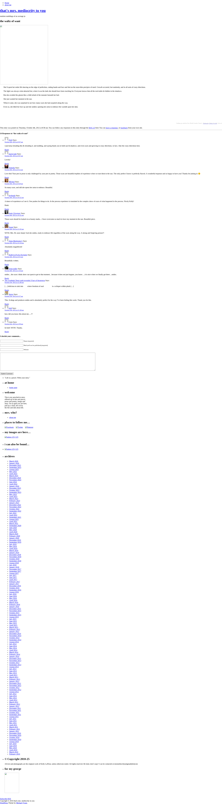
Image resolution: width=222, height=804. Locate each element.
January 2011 (14, 731)
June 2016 (13, 596)
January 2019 (14, 553)
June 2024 (13, 482)
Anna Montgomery (16, 241)
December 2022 (15, 505)
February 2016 (14, 605)
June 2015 (13, 621)
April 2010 (13, 750)
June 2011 (13, 721)
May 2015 (13, 623)
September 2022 (15, 511)
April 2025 (13, 474)
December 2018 (15, 555)
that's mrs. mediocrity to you (23, 10)
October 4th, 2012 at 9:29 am (14, 184)
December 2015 (15, 609)
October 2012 (14, 688)
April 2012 (13, 700)
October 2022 (14, 509)
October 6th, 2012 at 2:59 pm (14, 324)
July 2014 (12, 644)
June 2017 (13, 578)
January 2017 (14, 584)
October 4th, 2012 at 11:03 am (14, 229)
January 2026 (14, 463)
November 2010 (15, 735)
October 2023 (14, 490)
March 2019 (13, 551)
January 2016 (14, 607)
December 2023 (15, 488)
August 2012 (14, 692)
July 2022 (12, 513)
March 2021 (13, 523)
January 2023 (14, 503)
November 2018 (15, 557)
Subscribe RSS (5, 799)
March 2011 (13, 727)
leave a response (112, 128)
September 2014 (15, 640)
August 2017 (14, 573)
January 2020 (14, 538)
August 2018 (14, 563)
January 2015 (14, 632)
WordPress (4, 803)
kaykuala (12, 196)
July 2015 (12, 619)
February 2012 (14, 704)
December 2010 (15, 733)
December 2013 (15, 659)
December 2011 (15, 708)
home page (13, 388)
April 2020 (13, 532)
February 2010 (14, 754)
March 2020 (13, 534)
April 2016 (13, 600)
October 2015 (14, 613)
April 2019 (13, 548)
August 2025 (14, 469)
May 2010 (13, 748)
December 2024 (15, 478)
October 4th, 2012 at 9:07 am (14, 142)
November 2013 (15, 661)
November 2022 (15, 507)
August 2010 (14, 742)
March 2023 (13, 499)
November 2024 (15, 480)
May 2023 (13, 494)
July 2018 (12, 565)
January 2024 (14, 486)
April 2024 (13, 484)
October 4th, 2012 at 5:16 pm (14, 271)
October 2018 (14, 559)
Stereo (11, 294)
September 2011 (15, 715)
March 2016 (13, 602)
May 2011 (13, 723)
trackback (124, 128)
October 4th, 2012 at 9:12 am (14, 170)
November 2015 (15, 611)
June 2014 (13, 646)
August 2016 (14, 592)
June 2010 (13, 746)
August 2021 (14, 519)
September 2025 (15, 467)
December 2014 (15, 634)
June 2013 (13, 671)
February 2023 (14, 501)
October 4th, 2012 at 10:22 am (14, 197)
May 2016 (13, 598)
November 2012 (15, 686)
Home (7, 3)
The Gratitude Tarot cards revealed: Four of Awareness (25, 280)
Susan (11, 227)
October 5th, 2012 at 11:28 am (14, 310)
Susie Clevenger (15, 213)
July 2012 (12, 694)
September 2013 (15, 665)
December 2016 (15, 586)
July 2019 (12, 544)
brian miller (13, 269)
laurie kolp (13, 154)
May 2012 (13, 698)
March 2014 (13, 652)
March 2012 (13, 702)
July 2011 (12, 719)
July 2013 (12, 669)
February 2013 (14, 679)
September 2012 (15, 690)
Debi (10, 140)
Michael (12, 182)
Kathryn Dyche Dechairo (18, 255)
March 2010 (13, 752)
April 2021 (13, 521)
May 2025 (13, 472)
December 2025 (15, 465)
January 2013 (14, 681)
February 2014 (14, 654)
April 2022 (13, 515)
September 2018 (15, 561)
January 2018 (14, 567)
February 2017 (14, 582)
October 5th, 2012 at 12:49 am (14, 282)
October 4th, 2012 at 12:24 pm (14, 243)
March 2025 (13, 476)
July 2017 (12, 575)
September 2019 (15, 542)
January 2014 (14, 656)
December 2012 (15, 683)
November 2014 (15, 636)
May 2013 (13, 673)
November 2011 (15, 710)
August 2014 (14, 642)
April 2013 (13, 675)
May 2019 (13, 546)
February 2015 (14, 629)
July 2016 (12, 594)
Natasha (12, 168)
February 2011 (14, 729)
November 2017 (15, 569)
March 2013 (13, 677)
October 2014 (14, 638)
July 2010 (12, 744)
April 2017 (13, 580)
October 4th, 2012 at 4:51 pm (14, 257)
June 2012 (13, 696)
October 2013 (14, 663)
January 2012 (14, 706)
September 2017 (15, 571)
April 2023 (13, 496)
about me (8, 5)
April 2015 (13, 625)
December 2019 (15, 540)
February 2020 (14, 536)
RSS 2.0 (92, 128)
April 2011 (13, 725)
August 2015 (14, 617)
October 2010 (14, 737)
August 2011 (14, 717)
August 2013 (14, 667)
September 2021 (15, 517)
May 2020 (13, 530)
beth (10, 308)
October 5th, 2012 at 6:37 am (14, 296)
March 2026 (13, 461)
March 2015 (13, 627)
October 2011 (14, 713)
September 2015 (15, 615)
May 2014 (13, 648)
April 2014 (13, 650)
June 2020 (13, 528)
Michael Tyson (21, 803)
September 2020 (15, 526)
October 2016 (14, 588)
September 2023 (15, 492)
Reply (7, 150)
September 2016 (15, 590)
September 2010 (15, 740)
